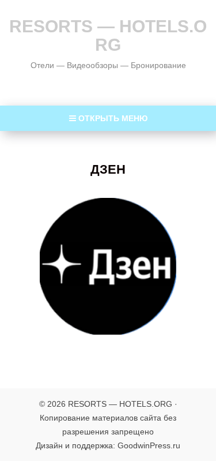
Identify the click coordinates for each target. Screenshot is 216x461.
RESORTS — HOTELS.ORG (108, 35)
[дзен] (108, 266)
